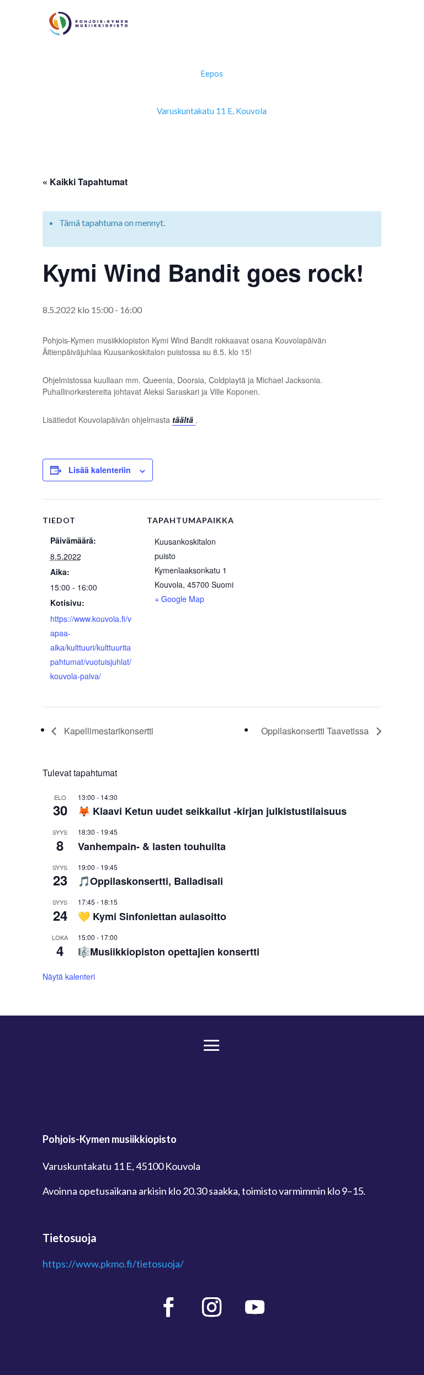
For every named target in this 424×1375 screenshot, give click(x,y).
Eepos (211, 73)
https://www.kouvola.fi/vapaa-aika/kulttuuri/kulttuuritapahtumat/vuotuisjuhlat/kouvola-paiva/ (90, 647)
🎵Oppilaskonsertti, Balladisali (150, 881)
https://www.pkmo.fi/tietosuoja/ (113, 1264)
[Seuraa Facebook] (169, 1307)
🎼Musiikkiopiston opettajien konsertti (168, 951)
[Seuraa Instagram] (212, 1307)
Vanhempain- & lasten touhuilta (152, 846)
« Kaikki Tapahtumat (85, 181)
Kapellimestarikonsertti (107, 730)
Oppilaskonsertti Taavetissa (316, 730)
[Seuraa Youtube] (255, 1307)
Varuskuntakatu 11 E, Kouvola (212, 111)
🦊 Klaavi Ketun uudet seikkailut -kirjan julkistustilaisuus (212, 811)
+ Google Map (179, 598)
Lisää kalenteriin (99, 469)
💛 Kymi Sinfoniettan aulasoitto (152, 916)
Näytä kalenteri (69, 976)
